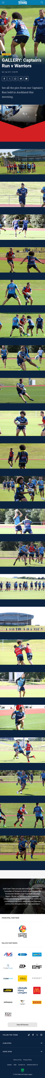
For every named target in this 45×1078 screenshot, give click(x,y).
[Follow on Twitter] (37, 1035)
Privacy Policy (27, 1060)
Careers (9, 1065)
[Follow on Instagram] (41, 1035)
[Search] (42, 2)
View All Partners (22, 1025)
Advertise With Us (32, 1065)
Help (15, 1065)
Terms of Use (17, 1060)
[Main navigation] (3, 2)
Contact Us (21, 1065)
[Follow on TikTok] (29, 1035)
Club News (6, 54)
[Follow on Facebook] (33, 1035)
